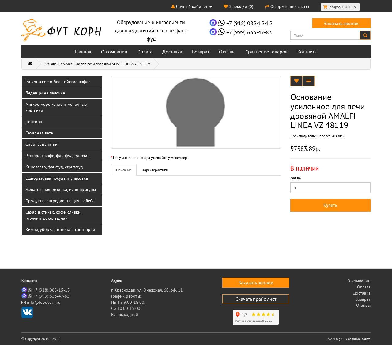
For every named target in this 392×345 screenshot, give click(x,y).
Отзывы (227, 52)
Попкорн (33, 121)
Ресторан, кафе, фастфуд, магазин (57, 155)
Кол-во (295, 177)
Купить (330, 205)
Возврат (200, 52)
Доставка (172, 52)
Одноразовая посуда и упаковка (56, 178)
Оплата (145, 52)
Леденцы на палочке (45, 93)
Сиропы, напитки (41, 144)
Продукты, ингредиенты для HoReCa (60, 201)
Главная (83, 52)
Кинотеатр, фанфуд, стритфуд (54, 167)
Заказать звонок (341, 23)
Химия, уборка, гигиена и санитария (60, 229)
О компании (114, 52)
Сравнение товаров (266, 52)
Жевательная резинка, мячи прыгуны (60, 189)
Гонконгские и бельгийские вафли (58, 81)
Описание (124, 169)
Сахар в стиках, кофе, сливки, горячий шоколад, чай (53, 215)
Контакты (307, 52)
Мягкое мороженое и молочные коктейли (56, 107)
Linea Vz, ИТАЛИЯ (331, 136)
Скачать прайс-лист (256, 299)
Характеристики (155, 169)
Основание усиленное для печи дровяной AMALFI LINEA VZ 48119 (97, 63)
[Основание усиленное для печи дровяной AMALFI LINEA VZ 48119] (196, 112)
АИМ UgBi (335, 338)
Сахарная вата (39, 133)
